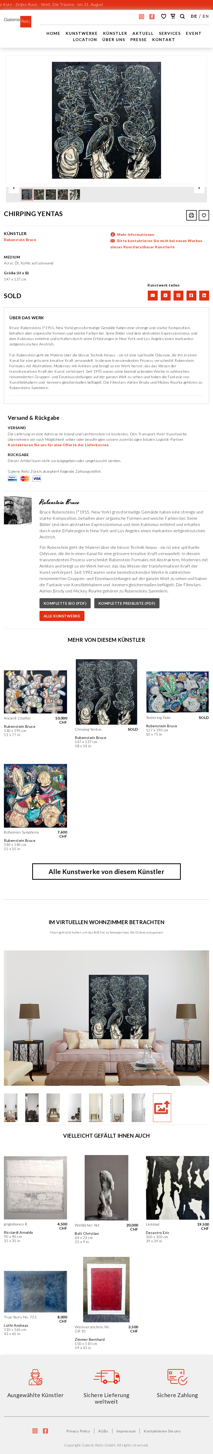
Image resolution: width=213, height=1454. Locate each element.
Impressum (126, 1431)
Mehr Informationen (135, 234)
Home (53, 33)
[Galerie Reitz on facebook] (152, 16)
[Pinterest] (177, 295)
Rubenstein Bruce (20, 239)
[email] (152, 295)
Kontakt (163, 39)
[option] (106, 120)
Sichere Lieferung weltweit (106, 1398)
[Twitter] (165, 295)
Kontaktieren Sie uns (162, 1431)
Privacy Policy (78, 1431)
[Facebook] (190, 295)
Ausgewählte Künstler (35, 1395)
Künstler (115, 33)
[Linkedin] (203, 295)
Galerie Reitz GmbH (98, 1445)
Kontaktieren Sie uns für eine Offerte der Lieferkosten (58, 445)
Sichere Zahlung (177, 1395)
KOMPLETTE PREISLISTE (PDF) (126, 603)
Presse (138, 39)
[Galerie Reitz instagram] (141, 16)
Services (170, 33)
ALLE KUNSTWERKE (62, 616)
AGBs (103, 1431)
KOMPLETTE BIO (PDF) (65, 603)
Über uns (113, 39)
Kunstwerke (82, 33)
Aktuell (143, 33)
